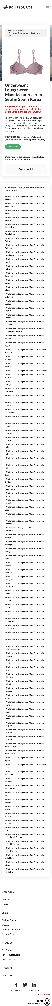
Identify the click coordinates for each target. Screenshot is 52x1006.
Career (5, 904)
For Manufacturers (11, 955)
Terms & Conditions (11, 929)
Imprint (5, 925)
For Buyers (7, 950)
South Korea (35, 33)
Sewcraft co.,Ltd (26, 169)
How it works (8, 959)
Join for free (13, 147)
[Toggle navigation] (47, 7)
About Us (6, 899)
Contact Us (7, 976)
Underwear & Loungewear (18, 33)
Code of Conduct (10, 920)
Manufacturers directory (15, 30)
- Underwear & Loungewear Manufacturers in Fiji (26, 371)
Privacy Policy (8, 934)
